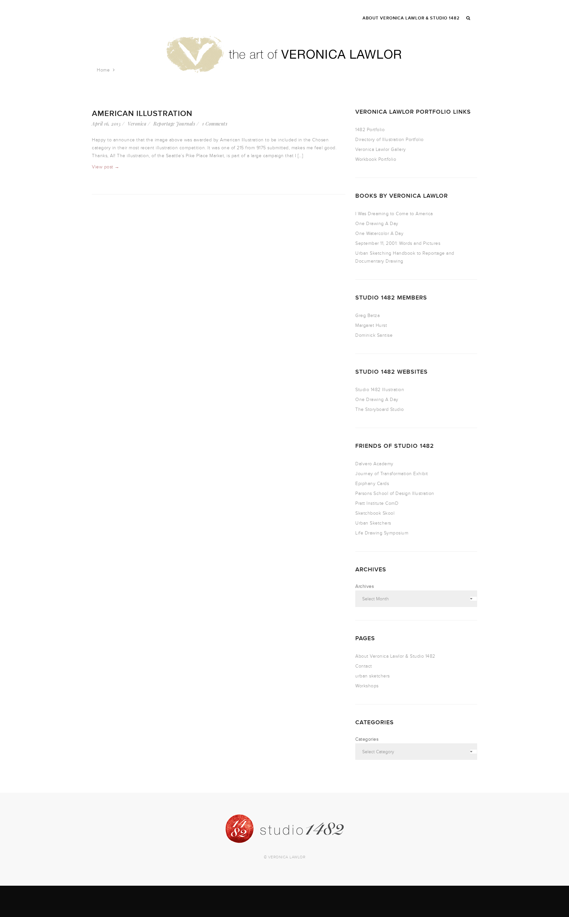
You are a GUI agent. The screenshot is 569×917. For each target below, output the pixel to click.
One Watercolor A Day (379, 233)
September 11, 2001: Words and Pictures (397, 243)
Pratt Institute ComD (376, 503)
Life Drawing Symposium (381, 533)
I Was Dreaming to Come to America (394, 213)
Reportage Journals (174, 124)
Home (103, 70)
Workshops (367, 686)
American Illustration (142, 113)
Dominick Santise (374, 335)
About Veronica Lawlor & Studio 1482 (395, 656)
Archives (364, 586)
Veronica (137, 124)
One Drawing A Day (376, 223)
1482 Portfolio (370, 129)
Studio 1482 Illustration (379, 389)
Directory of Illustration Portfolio (389, 139)
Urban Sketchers (373, 523)
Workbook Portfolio (375, 159)
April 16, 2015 (106, 124)
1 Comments (214, 124)
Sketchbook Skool (374, 513)
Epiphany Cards (372, 483)
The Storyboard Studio (379, 409)
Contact (363, 666)
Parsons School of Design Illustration (394, 493)
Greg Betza (367, 315)
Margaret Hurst (371, 325)
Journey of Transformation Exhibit (391, 473)
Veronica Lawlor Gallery (380, 149)
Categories (366, 739)
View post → (106, 167)
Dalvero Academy (374, 464)
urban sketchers (372, 676)
